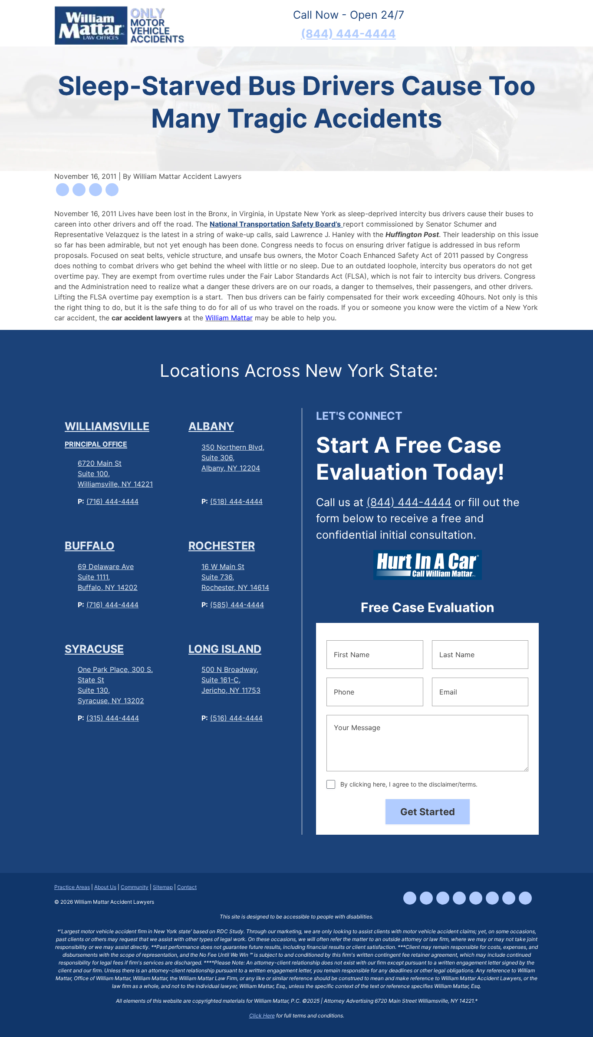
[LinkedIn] (475, 898)
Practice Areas (72, 887)
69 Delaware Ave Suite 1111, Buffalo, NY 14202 (108, 577)
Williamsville (107, 434)
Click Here (262, 1015)
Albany (211, 426)
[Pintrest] (525, 898)
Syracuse (94, 648)
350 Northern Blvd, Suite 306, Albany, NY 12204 (232, 457)
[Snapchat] (508, 898)
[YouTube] (459, 898)
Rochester (221, 545)
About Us (105, 887)
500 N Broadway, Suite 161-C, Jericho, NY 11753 (230, 680)
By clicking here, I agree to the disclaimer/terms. (409, 784)
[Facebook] (409, 898)
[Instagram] (442, 898)
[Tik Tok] (426, 898)
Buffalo (90, 545)
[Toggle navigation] (525, 24)
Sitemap (163, 887)
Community (134, 887)
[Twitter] (492, 898)
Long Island (224, 648)
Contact (187, 887)
